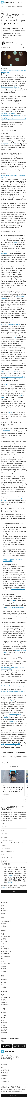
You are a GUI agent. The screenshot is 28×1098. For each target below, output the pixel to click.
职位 (2, 854)
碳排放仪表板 (5, 1005)
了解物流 (3, 987)
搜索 (14, 2)
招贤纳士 (3, 1012)
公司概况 (10, 875)
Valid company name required (8, 851)
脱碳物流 (3, 966)
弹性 (3, 11)
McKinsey (6, 717)
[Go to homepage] (6, 2)
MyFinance (4, 995)
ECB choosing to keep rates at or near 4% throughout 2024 (12, 668)
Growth (4, 756)
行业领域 (3, 982)
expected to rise (5, 701)
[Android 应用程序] (19, 1046)
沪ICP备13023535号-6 (7, 1057)
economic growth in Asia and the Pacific (12, 377)
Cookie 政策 (4, 1073)
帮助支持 (18, 2)
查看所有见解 (14, 766)
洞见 (2, 984)
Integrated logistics (21, 756)
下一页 (25, 799)
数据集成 (3, 1000)
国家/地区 (4, 861)
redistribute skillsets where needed (14, 607)
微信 (2, 1041)
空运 (2, 946)
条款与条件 (4, 1064)
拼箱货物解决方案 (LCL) (7, 951)
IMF (15, 242)
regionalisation (18, 115)
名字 (2, 824)
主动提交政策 (5, 1081)
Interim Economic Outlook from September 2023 (13, 176)
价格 (2, 906)
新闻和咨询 (4, 979)
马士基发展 (4, 1032)
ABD (2, 397)
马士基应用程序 (5, 997)
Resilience (19, 6)
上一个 (3, 799)
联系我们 (3, 926)
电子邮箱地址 (5, 837)
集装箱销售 (4, 1022)
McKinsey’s (4, 253)
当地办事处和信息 (6, 921)
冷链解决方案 (5, 954)
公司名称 (3, 846)
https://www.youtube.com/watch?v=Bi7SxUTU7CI (12, 560)
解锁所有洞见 (14, 1095)
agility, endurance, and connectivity (11, 744)
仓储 (2, 944)
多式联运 (3, 939)
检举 (2, 1067)
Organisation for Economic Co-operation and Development (13, 71)
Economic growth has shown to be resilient (13, 691)
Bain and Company (14, 714)
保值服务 (3, 968)
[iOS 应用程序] (6, 1046)
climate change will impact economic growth (13, 119)
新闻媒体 (3, 1025)
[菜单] (25, 2)
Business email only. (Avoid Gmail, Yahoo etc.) (12, 843)
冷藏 (2, 961)
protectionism (5, 115)
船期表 (3, 913)
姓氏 (2, 830)
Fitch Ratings (11, 721)
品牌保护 (3, 1078)
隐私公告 (10, 882)
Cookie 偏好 (4, 1075)
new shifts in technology (8, 113)
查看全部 (3, 972)
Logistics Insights (11, 6)
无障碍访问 (4, 1030)
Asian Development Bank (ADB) (9, 324)
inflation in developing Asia (8, 371)
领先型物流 (4, 941)
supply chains (6, 430)
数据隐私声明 (5, 1070)
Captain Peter (5, 1002)
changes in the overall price (8, 144)
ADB (9, 412)
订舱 (2, 908)
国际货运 (3, 6)
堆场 (2, 959)
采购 (2, 1020)
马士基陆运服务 (5, 963)
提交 (14, 891)
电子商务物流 (5, 949)
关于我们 (3, 1015)
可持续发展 (4, 1027)
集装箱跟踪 (4, 911)
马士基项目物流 (5, 956)
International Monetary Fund (9, 87)
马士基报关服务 (5, 936)
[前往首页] (7, 1052)
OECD (5, 384)
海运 (2, 934)
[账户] (21, 2)
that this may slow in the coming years (11, 686)
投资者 (3, 1017)
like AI (13, 600)
